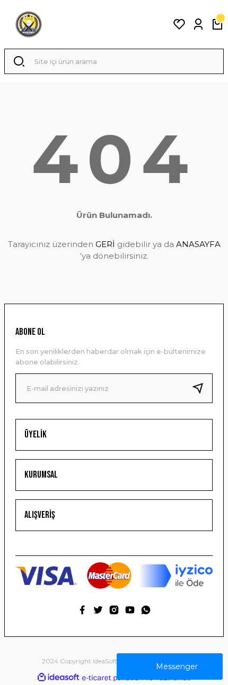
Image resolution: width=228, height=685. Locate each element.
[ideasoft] (58, 677)
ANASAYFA (198, 244)
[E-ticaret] (113, 678)
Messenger (177, 666)
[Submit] (202, 388)
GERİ (105, 244)
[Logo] (29, 24)
